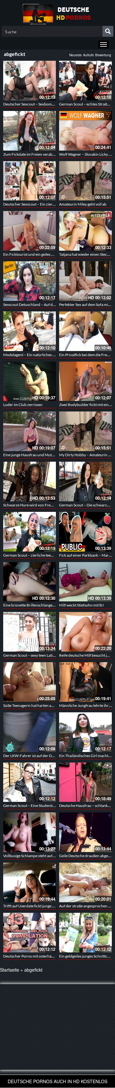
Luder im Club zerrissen (22, 404)
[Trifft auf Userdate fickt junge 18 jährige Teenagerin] (29, 882)
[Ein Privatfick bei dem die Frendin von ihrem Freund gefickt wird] (85, 331)
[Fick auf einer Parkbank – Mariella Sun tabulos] (85, 532)
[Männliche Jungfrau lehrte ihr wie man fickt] (85, 682)
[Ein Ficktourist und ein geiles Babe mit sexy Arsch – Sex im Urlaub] (29, 231)
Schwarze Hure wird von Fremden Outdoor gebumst (47, 505)
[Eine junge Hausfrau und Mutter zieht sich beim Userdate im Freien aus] (29, 431)
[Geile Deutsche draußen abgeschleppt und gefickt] (85, 832)
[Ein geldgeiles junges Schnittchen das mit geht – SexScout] (85, 932)
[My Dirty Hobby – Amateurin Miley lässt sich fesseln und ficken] (85, 431)
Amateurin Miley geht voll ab (82, 204)
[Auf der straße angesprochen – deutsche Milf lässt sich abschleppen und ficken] (85, 882)
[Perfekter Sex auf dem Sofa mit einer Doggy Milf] (85, 281)
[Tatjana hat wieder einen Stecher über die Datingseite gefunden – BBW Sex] (85, 231)
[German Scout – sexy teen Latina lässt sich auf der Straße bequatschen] (29, 632)
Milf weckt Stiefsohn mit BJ (81, 605)
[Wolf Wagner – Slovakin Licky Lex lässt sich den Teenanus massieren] (85, 131)
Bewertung (103, 55)
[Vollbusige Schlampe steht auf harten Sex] (29, 832)
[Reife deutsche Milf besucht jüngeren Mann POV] (85, 632)
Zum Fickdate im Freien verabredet (32, 154)
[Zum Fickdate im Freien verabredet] (29, 131)
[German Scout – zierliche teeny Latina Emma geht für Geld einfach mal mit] (29, 532)
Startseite (9, 970)
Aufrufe (88, 55)
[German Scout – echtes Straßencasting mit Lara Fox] (85, 80)
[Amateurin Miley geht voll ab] (85, 181)
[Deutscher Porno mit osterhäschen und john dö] (29, 932)
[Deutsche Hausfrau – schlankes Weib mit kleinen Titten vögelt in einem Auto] (85, 782)
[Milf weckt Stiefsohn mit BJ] (85, 582)
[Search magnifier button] (108, 31)
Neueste (75, 55)
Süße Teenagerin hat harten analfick (32, 705)
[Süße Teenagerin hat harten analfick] (29, 682)
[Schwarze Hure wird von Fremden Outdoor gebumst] (29, 481)
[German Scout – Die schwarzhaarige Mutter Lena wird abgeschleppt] (85, 481)
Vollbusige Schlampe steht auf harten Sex (37, 855)
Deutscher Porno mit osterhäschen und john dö (42, 956)
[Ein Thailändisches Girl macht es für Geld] (85, 732)
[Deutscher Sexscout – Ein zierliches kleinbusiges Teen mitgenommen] (29, 181)
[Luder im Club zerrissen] (29, 381)
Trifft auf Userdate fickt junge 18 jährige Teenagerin (45, 906)
